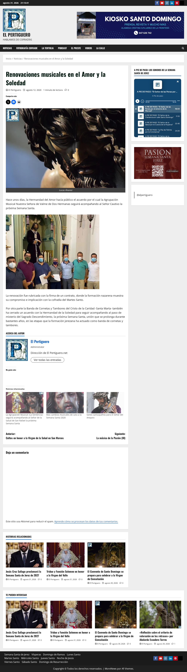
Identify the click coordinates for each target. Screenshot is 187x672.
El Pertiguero (14, 90)
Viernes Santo (12, 662)
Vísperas (36, 654)
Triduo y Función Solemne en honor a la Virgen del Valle (65, 573)
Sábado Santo (29, 662)
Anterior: (35, 436)
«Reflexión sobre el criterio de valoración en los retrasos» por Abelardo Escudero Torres (156, 636)
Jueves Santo (48, 658)
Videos (88, 48)
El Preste (76, 48)
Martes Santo (11, 658)
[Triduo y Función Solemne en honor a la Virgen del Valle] (65, 555)
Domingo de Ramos (54, 654)
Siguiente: (110, 436)
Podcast (62, 48)
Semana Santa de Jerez (17, 654)
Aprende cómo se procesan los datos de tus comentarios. (86, 521)
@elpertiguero (145, 195)
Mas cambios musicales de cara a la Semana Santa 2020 (64, 416)
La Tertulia (48, 48)
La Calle (100, 48)
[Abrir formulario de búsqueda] (183, 48)
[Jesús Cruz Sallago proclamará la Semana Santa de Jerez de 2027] (25, 555)
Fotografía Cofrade (26, 48)
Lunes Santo (73, 654)
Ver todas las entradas (47, 360)
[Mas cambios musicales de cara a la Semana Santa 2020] (65, 402)
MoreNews (111, 668)
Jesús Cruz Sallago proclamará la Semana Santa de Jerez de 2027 (23, 573)
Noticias (7, 48)
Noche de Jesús (65, 658)
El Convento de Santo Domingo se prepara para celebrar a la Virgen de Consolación (105, 575)
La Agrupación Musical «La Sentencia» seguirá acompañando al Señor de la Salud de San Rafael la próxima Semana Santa (24, 419)
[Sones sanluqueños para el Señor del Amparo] (105, 402)
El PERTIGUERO (16, 34)
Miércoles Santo (30, 658)
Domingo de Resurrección (53, 662)
